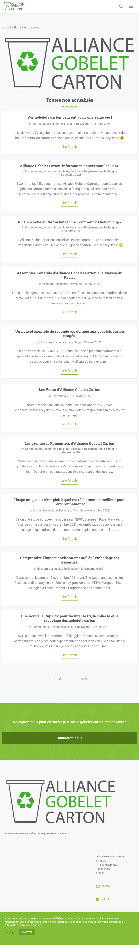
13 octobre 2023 (71, 174)
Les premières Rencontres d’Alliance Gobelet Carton (69, 443)
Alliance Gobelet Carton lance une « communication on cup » (70, 222)
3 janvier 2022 (81, 396)
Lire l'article (69, 146)
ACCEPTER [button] (27, 932)
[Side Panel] (130, 6)
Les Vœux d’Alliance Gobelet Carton (69, 389)
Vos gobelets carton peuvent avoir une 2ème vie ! (69, 117)
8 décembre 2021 (71, 452)
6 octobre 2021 (99, 510)
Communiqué (40, 123)
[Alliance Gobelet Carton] (14, 6)
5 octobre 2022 (71, 231)
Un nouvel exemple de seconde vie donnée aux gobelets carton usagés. (69, 333)
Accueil (6, 27)
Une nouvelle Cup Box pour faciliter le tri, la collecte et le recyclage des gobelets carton (69, 618)
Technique (110, 171)
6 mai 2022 (92, 284)
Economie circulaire (62, 123)
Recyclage (82, 123)
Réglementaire (93, 171)
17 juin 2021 (102, 627)
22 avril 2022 (92, 342)
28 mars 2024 (102, 123)
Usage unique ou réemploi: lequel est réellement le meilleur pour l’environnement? (69, 501)
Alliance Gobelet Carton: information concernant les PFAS (69, 165)
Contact (105, 885)
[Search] (121, 6)
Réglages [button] (10, 932)
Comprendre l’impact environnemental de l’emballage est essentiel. (69, 559)
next (84, 678)
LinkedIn (105, 899)
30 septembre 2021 (92, 568)
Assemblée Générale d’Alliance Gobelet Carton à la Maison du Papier (69, 275)
